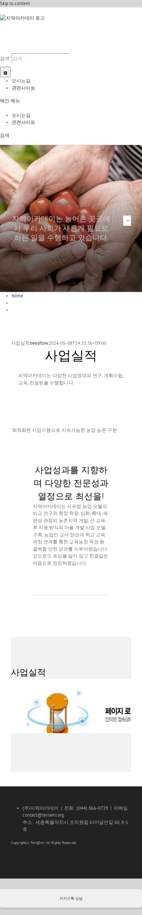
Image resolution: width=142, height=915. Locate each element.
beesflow (39, 343)
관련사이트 (23, 88)
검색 (4, 135)
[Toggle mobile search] (6, 49)
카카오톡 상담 (71, 898)
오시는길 (21, 81)
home (17, 296)
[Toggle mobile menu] (2, 49)
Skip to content (15, 3)
